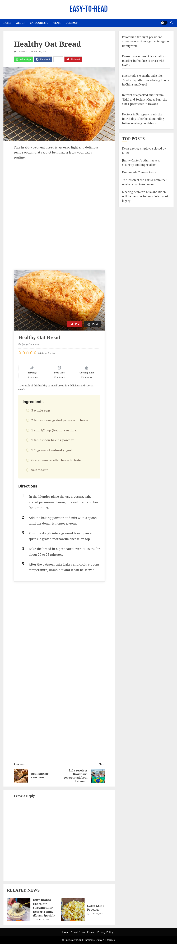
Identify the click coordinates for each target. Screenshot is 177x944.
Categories (38, 23)
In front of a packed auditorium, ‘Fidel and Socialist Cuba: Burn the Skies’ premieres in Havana (144, 99)
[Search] (171, 23)
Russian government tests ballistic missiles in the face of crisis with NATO (144, 60)
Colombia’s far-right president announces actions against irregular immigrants (145, 41)
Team (56, 23)
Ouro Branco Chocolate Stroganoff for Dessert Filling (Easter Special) (44, 907)
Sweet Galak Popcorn (95, 907)
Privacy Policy (105, 932)
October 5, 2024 (38, 52)
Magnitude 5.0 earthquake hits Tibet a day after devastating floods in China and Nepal (145, 80)
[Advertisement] (59, 186)
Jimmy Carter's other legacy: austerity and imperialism (141, 163)
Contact (71, 23)
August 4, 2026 (42, 919)
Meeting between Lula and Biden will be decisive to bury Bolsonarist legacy (145, 196)
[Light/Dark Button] (164, 23)
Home (7, 23)
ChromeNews (91, 939)
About (20, 23)
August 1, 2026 (96, 914)
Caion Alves (22, 52)
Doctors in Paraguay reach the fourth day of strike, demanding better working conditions (143, 118)
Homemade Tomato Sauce (139, 172)
